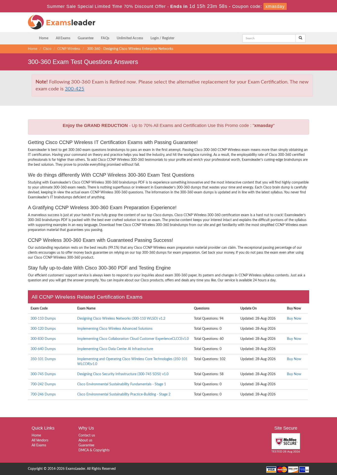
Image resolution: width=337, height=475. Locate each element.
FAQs (105, 38)
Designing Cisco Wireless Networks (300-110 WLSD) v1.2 (121, 318)
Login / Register (162, 38)
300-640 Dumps (43, 349)
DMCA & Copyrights (94, 450)
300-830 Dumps (43, 339)
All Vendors (40, 440)
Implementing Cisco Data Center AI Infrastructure (115, 349)
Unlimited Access (130, 38)
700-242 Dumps (43, 384)
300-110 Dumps (43, 318)
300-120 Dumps (43, 328)
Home (43, 38)
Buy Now (294, 318)
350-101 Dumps (43, 359)
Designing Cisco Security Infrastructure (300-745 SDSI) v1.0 (122, 374)
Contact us (86, 435)
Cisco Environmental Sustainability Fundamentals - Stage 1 (121, 384)
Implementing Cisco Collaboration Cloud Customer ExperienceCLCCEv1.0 (133, 339)
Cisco (47, 49)
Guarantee (86, 38)
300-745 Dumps (43, 374)
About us (85, 440)
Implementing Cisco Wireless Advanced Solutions (114, 328)
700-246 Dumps (43, 394)
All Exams (63, 38)
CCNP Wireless (68, 49)
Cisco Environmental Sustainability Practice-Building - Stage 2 (123, 394)
